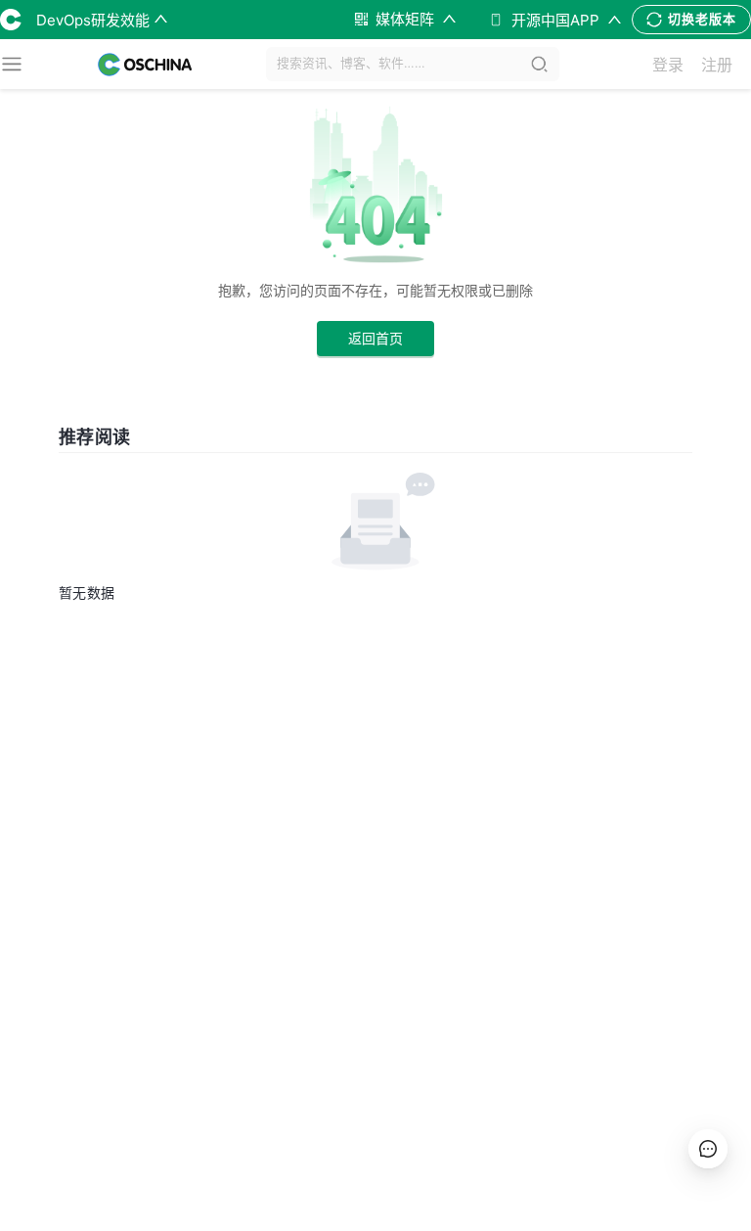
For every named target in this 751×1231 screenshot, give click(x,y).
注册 (716, 64)
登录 (668, 64)
